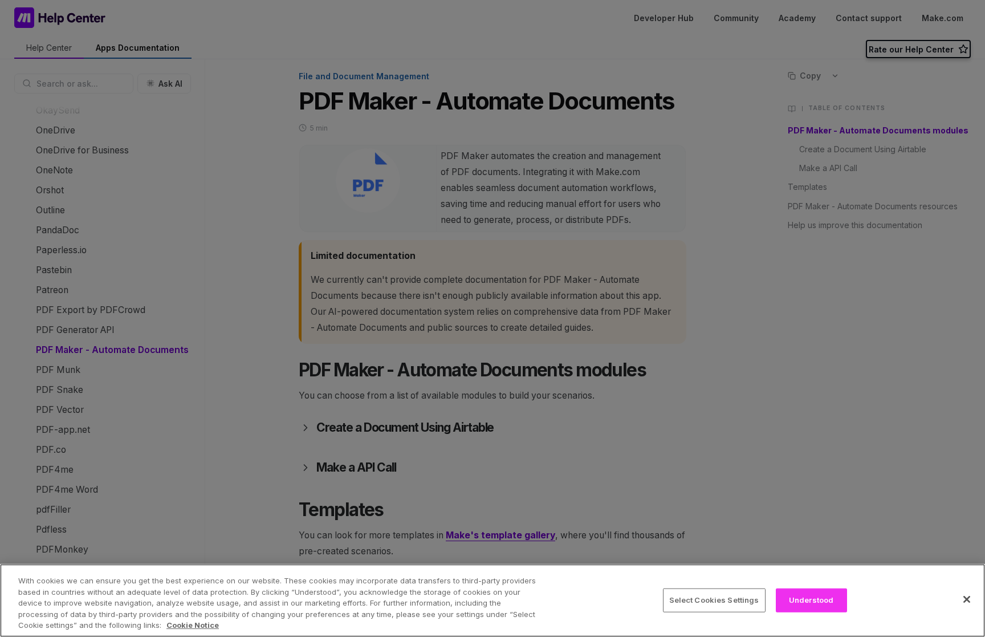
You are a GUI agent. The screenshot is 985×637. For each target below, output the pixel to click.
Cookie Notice (192, 625)
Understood (811, 599)
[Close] (966, 599)
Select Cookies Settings (714, 599)
